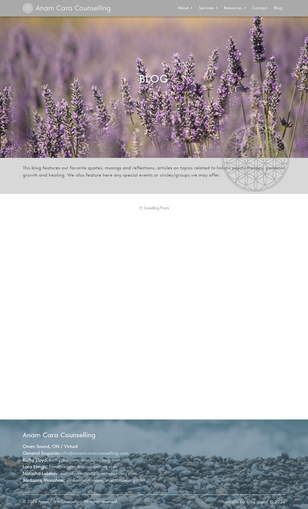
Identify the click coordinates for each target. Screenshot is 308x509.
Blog (278, 7)
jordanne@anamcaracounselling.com (106, 480)
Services (206, 7)
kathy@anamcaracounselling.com (84, 460)
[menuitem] (184, 8)
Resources (233, 7)
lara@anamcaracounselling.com (83, 467)
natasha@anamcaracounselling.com (98, 473)
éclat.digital (257, 502)
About (183, 7)
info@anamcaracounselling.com (95, 453)
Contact (259, 7)
